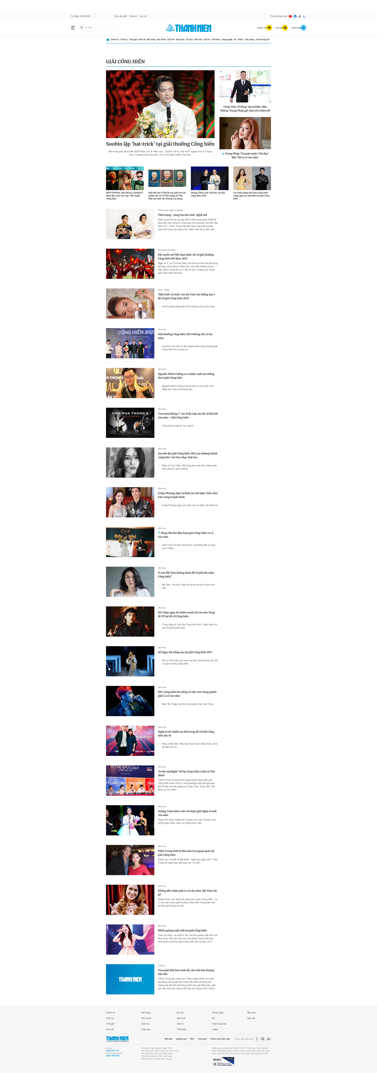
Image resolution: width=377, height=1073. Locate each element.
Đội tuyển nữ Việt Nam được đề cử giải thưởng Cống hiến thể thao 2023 (186, 256)
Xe (235, 39)
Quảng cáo (181, 1039)
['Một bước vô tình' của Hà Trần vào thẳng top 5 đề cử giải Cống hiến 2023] (130, 303)
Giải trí (207, 39)
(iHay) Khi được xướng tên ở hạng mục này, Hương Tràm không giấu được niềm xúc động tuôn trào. (187, 821)
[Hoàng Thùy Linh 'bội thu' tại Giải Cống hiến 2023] (210, 178)
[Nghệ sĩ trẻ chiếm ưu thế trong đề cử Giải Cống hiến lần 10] (130, 741)
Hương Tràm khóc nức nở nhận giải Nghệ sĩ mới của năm (187, 813)
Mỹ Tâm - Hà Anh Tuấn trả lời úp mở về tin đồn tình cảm (188, 586)
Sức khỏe (161, 39)
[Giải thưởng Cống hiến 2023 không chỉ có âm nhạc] (130, 343)
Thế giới (133, 39)
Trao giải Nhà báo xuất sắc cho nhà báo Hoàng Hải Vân (186, 972)
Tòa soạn (202, 1039)
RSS (192, 1039)
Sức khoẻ (146, 1018)
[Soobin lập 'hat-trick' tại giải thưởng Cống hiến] (160, 104)
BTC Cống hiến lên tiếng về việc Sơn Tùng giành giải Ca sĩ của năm (187, 693)
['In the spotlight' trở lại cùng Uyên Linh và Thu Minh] (130, 780)
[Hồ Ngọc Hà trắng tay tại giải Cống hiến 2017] (130, 661)
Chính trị (114, 39)
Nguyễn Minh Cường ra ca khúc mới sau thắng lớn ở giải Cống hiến (186, 375)
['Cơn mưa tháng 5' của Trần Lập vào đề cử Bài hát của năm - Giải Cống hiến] (130, 423)
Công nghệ (226, 39)
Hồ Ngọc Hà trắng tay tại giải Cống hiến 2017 (185, 652)
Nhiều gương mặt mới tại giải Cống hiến (182, 930)
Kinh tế (141, 39)
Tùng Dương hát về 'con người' (178, 425)
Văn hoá (181, 1018)
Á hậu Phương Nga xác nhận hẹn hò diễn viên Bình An (190, 505)
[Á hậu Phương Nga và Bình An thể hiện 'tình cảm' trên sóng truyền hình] (130, 502)
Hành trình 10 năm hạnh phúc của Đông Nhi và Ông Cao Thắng (188, 547)
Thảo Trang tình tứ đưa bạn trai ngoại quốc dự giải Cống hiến (186, 852)
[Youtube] (290, 16)
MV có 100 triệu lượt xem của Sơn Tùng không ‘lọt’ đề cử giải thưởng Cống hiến (189, 662)
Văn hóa (198, 39)
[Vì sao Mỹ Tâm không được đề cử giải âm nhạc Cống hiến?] (130, 582)
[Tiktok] (300, 16)
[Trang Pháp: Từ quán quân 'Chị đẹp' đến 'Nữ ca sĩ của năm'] (245, 133)
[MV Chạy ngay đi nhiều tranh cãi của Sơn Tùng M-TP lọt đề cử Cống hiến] (130, 621)
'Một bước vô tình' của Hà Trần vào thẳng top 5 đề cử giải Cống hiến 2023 (186, 296)
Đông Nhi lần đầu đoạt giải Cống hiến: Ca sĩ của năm (185, 534)
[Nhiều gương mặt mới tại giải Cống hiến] (130, 939)
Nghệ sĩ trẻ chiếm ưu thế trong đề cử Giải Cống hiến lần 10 (186, 733)
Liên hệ (143, 16)
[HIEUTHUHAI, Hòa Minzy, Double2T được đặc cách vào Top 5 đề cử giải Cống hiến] (125, 178)
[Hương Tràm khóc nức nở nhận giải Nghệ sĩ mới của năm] (130, 820)
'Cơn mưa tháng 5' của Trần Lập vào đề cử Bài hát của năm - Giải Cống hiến (188, 415)
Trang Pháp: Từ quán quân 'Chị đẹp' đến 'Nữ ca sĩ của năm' (246, 155)
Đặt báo (168, 1039)
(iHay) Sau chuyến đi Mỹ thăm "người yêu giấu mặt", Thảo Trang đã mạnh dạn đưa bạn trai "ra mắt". (188, 861)
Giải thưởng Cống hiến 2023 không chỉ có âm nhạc (188, 306)
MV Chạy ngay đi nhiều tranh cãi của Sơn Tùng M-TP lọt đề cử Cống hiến (186, 614)
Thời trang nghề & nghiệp (170, 210)
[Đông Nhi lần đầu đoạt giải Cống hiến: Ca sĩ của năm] (130, 542)
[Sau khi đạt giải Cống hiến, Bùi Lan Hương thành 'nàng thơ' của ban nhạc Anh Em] (130, 462)
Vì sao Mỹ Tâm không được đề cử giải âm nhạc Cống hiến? (186, 574)
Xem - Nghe (164, 290)
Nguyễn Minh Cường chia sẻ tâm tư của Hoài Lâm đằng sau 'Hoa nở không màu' (188, 388)
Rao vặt (251, 1018)
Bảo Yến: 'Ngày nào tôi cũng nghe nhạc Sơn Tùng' (188, 704)
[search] (98, 27)
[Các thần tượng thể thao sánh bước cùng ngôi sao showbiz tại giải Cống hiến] (252, 178)
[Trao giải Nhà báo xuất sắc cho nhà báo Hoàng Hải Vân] (130, 979)
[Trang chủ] (108, 39)
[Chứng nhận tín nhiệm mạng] (223, 1062)
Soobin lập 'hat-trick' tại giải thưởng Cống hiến (160, 144)
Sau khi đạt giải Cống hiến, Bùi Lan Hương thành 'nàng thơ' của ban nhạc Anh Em (188, 455)
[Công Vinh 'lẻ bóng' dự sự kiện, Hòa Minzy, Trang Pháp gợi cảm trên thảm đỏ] (245, 86)
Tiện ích (133, 16)
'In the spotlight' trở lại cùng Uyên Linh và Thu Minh (186, 773)
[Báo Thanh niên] (117, 1039)
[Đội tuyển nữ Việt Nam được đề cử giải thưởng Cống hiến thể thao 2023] (130, 264)
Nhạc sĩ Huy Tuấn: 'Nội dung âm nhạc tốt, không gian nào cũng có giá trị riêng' (189, 467)
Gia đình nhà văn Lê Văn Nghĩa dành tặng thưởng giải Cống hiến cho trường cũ (190, 348)
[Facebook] (295, 16)
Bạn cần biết (121, 16)
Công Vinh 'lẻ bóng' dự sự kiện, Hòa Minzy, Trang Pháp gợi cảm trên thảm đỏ (245, 108)
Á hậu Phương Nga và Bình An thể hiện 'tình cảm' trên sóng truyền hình (188, 495)
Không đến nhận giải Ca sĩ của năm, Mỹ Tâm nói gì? (187, 892)
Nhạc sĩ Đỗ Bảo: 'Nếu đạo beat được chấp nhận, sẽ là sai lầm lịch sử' (189, 745)
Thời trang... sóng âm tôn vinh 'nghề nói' (182, 215)
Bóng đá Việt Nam (167, 250)
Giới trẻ (171, 39)
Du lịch (189, 39)
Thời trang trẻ (262, 39)
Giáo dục (180, 39)
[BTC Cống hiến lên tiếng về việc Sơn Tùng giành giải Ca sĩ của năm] (130, 701)
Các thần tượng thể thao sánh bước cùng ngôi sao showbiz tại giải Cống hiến (251, 195)
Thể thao (215, 39)
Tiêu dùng (250, 39)
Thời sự (124, 39)
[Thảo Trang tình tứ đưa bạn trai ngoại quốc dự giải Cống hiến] (130, 860)
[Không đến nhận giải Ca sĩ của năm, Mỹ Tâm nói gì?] (130, 900)
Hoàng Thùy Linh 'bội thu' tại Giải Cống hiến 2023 (208, 194)
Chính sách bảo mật (220, 1039)
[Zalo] (304, 16)
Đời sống (151, 39)
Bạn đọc (251, 1012)
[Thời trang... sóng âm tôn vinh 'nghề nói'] (130, 224)
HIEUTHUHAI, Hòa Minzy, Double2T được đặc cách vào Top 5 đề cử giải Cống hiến (124, 195)
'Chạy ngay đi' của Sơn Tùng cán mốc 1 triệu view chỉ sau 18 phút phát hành (189, 626)
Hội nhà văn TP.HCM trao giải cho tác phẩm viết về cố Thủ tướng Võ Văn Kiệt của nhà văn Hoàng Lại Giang (167, 195)
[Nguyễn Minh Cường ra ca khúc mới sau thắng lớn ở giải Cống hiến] (130, 383)
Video (240, 39)
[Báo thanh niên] (188, 28)
